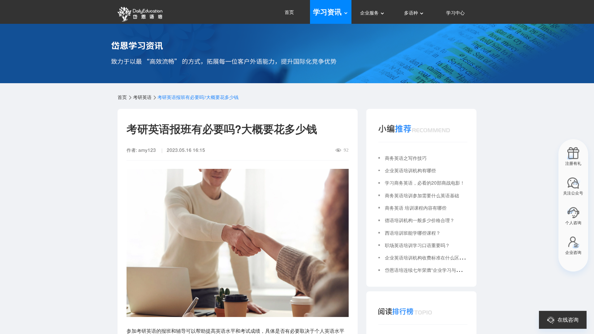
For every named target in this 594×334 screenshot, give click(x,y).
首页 (289, 11)
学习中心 (455, 12)
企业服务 (370, 12)
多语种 (411, 12)
